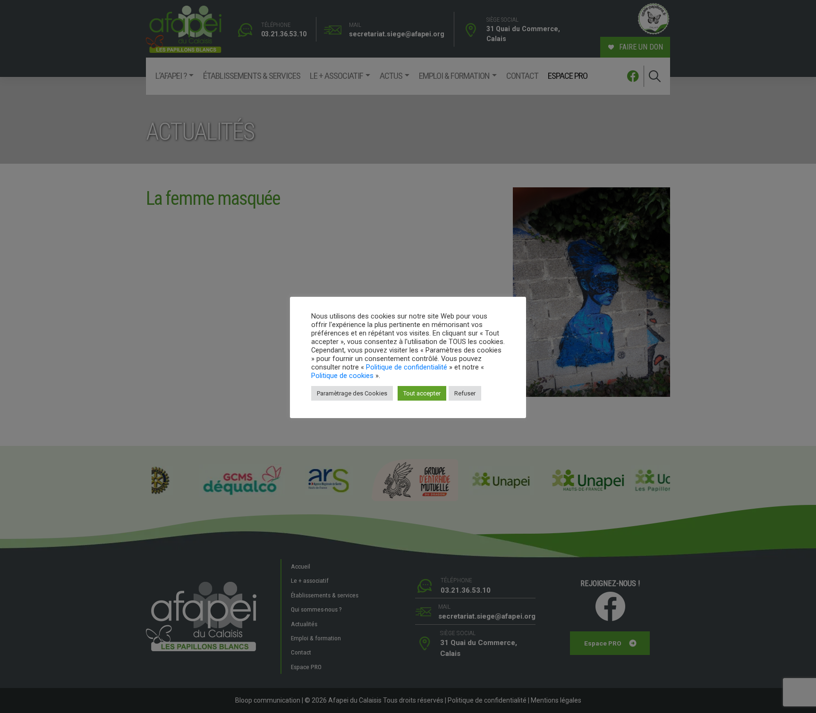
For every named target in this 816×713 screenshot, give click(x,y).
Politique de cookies (342, 375)
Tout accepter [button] (422, 393)
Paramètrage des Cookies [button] (352, 393)
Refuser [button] (465, 393)
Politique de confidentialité (406, 367)
